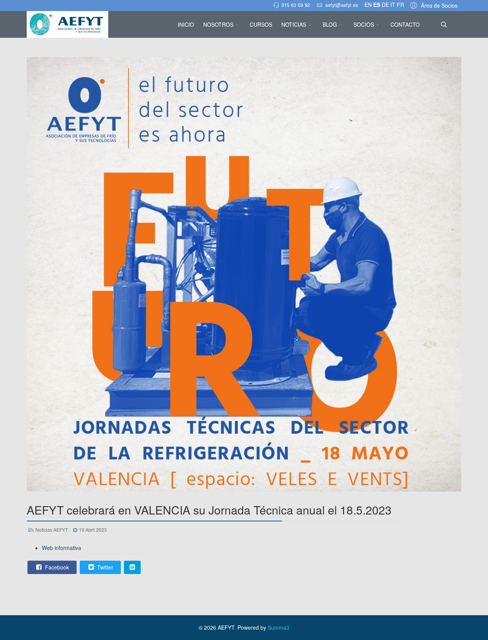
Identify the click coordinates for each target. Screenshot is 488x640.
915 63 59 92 (295, 5)
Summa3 (278, 627)
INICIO (186, 24)
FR (400, 4)
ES (376, 4)
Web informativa (61, 548)
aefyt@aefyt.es (341, 5)
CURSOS (261, 24)
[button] (432, 5)
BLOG (330, 24)
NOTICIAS (293, 24)
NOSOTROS (218, 24)
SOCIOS (363, 24)
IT (392, 4)
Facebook (56, 567)
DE (385, 4)
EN (368, 4)
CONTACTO (405, 24)
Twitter (104, 567)
